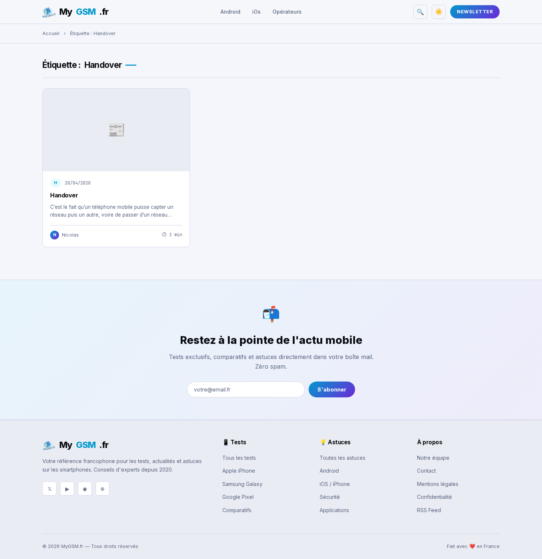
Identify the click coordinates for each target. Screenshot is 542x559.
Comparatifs (236, 510)
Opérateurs (287, 11)
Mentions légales (437, 484)
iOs (256, 11)
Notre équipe (433, 458)
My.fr (83, 11)
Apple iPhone (238, 470)
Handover (64, 195)
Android (230, 11)
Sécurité (330, 497)
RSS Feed (429, 510)
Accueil (50, 33)
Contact (426, 470)
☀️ (439, 11)
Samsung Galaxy (242, 484)
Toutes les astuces (342, 458)
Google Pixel (238, 497)
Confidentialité (434, 497)
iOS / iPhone (335, 484)
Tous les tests (239, 458)
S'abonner (331, 389)
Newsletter (475, 11)
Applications (334, 510)
